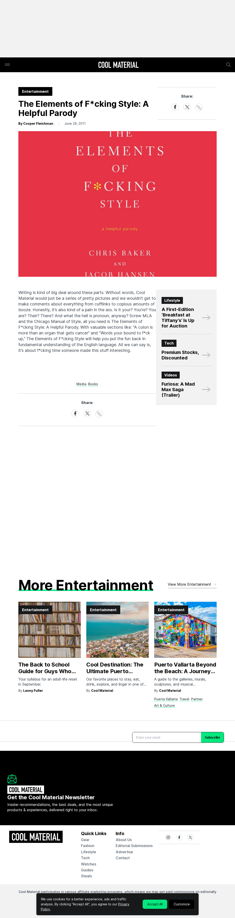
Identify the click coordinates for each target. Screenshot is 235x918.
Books (93, 384)
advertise (124, 852)
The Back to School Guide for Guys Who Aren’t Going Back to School (45, 674)
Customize (182, 904)
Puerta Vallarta (166, 699)
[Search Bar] (228, 65)
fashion (87, 845)
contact (123, 858)
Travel (184, 699)
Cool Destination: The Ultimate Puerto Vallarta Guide (114, 671)
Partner (197, 699)
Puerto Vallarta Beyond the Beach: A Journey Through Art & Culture (185, 671)
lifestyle (88, 852)
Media (81, 384)
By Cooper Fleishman (35, 123)
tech (85, 858)
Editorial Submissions (134, 845)
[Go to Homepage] (118, 65)
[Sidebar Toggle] (7, 65)
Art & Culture (164, 705)
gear (85, 839)
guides (87, 870)
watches (88, 864)
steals (86, 876)
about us (124, 839)
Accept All (155, 904)
